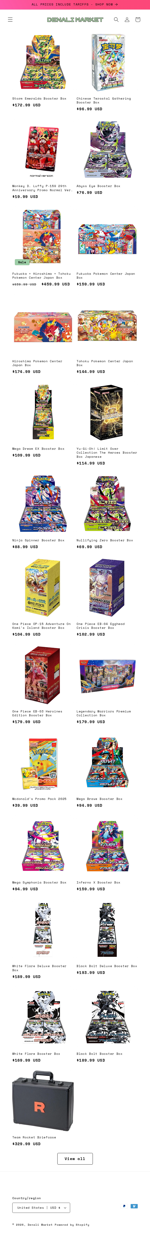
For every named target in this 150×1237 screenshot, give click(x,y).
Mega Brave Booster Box (100, 799)
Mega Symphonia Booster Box (39, 882)
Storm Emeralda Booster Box (39, 99)
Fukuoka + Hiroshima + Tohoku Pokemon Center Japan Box (41, 276)
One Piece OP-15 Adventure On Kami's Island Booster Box (41, 626)
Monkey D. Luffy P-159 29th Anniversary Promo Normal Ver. (42, 188)
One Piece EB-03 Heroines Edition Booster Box (37, 713)
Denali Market (40, 1225)
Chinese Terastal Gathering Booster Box (104, 101)
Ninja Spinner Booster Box (38, 540)
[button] (10, 19)
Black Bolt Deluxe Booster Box (107, 966)
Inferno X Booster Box (99, 882)
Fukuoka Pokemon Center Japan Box (106, 276)
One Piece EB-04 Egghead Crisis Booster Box (101, 626)
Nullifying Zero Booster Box (105, 540)
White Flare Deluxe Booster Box (39, 968)
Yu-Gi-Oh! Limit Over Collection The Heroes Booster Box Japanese (107, 453)
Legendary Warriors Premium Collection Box (104, 713)
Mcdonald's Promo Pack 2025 (39, 799)
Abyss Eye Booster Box (99, 186)
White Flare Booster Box (36, 1054)
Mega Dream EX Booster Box (38, 449)
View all (75, 1158)
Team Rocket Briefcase (34, 1137)
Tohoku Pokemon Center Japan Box (105, 363)
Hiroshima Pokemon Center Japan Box (37, 363)
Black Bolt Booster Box (100, 1054)
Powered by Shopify (72, 1225)
